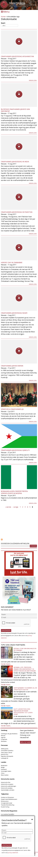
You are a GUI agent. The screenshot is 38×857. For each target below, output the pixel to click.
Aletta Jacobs (4, 749)
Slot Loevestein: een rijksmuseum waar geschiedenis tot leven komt (23, 711)
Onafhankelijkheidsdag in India (15, 161)
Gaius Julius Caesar (6, 752)
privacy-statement (13, 852)
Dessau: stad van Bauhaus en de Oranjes (25, 649)
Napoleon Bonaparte (7, 756)
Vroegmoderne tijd (6, 803)
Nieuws (3, 735)
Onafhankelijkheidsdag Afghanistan (17, 56)
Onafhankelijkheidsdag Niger (14, 313)
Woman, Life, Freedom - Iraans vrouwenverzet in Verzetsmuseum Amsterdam (25, 669)
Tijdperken (5, 794)
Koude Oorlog (5, 807)
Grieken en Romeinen (7, 797)
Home (3, 16)
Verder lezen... (6, 664)
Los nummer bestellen (7, 814)
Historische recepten (7, 784)
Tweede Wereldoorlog (7, 805)
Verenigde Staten (6, 771)
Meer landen (4, 775)
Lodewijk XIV (4, 758)
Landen (3, 762)
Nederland (4, 765)
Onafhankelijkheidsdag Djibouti (15, 450)
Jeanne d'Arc (4, 754)
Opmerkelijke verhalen (7, 790)
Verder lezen (33, 80)
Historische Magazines (9, 811)
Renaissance (4, 801)
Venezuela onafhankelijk (12, 409)
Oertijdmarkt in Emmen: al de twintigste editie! (25, 689)
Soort (3, 23)
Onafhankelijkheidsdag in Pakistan (16, 212)
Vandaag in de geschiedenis (9, 734)
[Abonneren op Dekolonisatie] (19, 539)
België (3, 767)
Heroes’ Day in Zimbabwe (11, 262)
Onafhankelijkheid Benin (12, 366)
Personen (4, 745)
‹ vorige (15, 507)
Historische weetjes (7, 788)
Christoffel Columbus (7, 750)
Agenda (3, 737)
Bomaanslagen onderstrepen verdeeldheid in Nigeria (14, 492)
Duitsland (4, 769)
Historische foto (5, 782)
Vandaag (4, 730)
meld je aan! (25, 742)
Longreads (4, 739)
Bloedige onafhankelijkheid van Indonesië (15, 110)
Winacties (4, 741)
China (2, 773)
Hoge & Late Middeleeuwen (9, 799)
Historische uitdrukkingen (8, 786)
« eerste (8, 507)
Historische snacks (8, 779)
